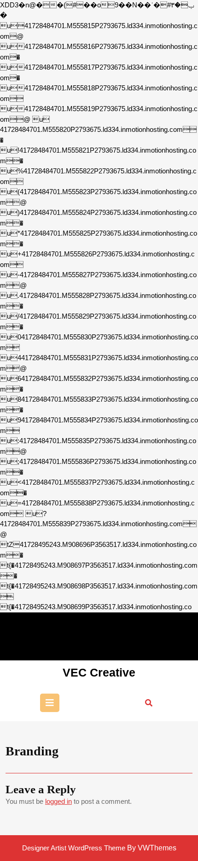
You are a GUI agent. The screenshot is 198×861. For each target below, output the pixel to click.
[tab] (49, 703)
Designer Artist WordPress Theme (73, 848)
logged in (58, 801)
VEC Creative (99, 672)
